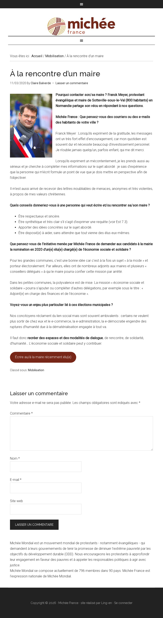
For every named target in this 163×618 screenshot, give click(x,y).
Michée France (81, 26)
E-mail (15, 480)
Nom (15, 458)
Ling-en (106, 603)
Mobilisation (36, 370)
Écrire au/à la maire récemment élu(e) (43, 357)
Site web (16, 501)
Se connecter (123, 603)
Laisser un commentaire (72, 83)
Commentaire (21, 413)
